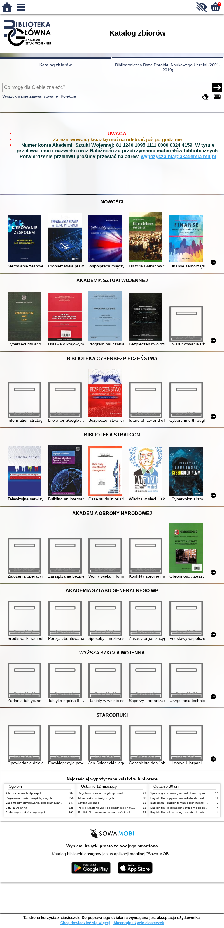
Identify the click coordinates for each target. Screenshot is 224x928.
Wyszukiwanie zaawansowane (30, 96)
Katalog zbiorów (55, 65)
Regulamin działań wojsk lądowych (29, 798)
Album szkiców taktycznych (24, 793)
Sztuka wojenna (16, 807)
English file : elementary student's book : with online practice (118, 812)
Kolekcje (68, 96)
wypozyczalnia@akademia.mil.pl (178, 156)
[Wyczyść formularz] (205, 97)
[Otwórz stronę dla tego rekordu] (25, 239)
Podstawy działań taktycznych (26, 812)
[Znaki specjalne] (217, 97)
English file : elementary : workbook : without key (183, 812)
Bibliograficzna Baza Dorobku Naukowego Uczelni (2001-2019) (167, 67)
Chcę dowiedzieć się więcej (85, 923)
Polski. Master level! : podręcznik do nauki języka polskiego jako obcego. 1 (128, 807)
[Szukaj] (217, 87)
